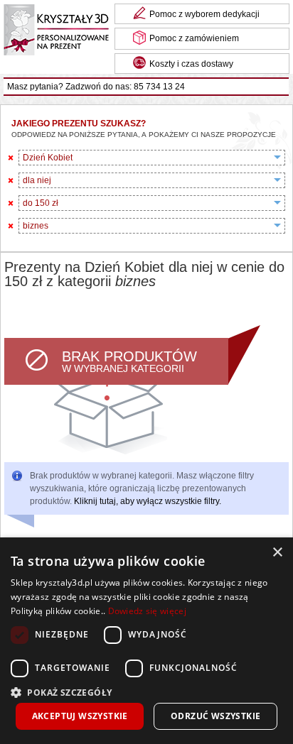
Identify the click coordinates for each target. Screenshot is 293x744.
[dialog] (146, 640)
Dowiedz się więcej (147, 611)
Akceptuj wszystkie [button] (80, 716)
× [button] (277, 552)
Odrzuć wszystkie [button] (215, 716)
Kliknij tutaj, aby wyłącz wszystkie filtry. (147, 501)
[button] (146, 691)
